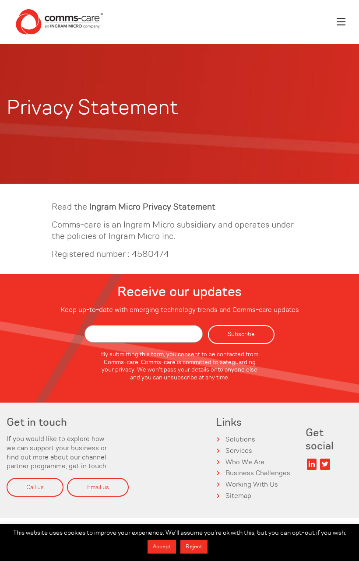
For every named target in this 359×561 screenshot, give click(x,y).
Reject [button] (194, 547)
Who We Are (244, 462)
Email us (98, 487)
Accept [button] (162, 547)
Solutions (240, 439)
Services (238, 451)
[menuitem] (59, 22)
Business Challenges (257, 473)
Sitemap (238, 496)
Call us (35, 487)
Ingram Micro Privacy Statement (152, 207)
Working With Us (251, 484)
